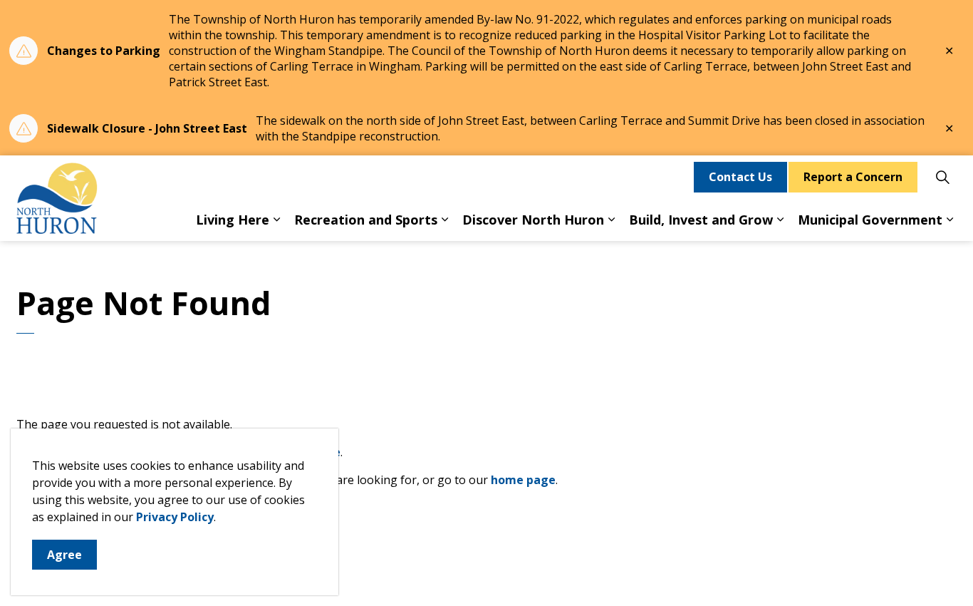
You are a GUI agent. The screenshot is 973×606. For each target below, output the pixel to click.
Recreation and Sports (365, 219)
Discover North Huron (533, 219)
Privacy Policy (175, 517)
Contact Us (740, 177)
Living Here (232, 219)
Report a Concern (852, 177)
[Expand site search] (942, 176)
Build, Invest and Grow (701, 219)
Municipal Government (870, 219)
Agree (64, 555)
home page (523, 480)
